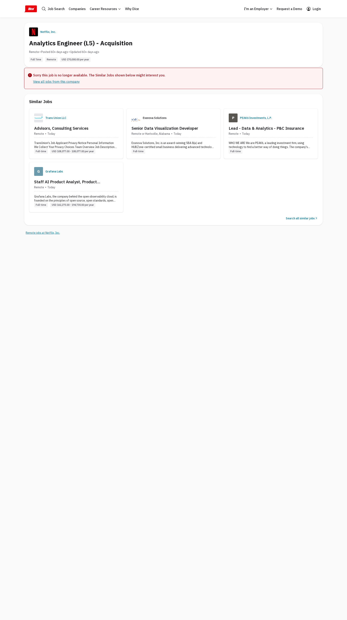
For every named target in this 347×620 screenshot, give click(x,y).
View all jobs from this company (56, 82)
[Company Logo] (38, 117)
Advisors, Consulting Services (61, 128)
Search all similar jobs (300, 218)
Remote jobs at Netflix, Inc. (43, 233)
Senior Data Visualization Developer (165, 128)
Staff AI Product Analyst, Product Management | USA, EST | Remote (66, 182)
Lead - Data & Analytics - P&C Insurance (266, 128)
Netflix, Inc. (48, 32)
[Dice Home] (30, 8)
